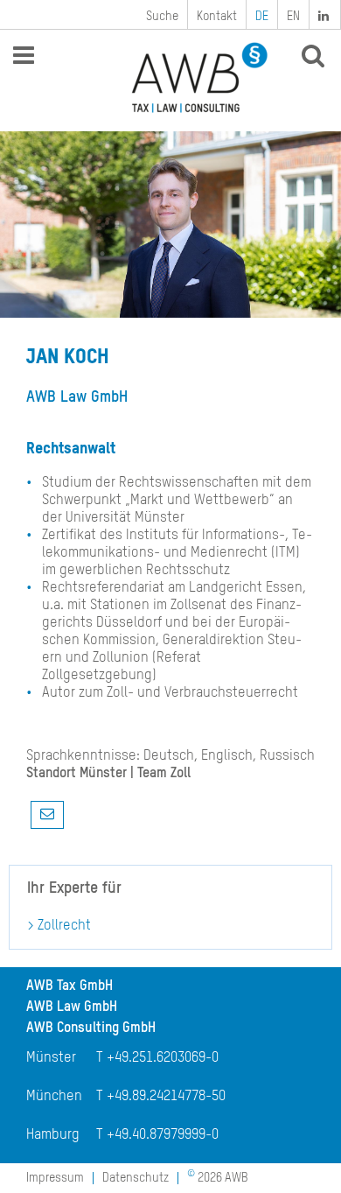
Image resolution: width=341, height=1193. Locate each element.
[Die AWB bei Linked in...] (325, 14)
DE (261, 17)
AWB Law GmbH (71, 1007)
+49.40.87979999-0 (163, 1135)
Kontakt (217, 17)
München (54, 1097)
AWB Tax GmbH (69, 986)
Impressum (55, 1178)
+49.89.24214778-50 (166, 1097)
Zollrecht (64, 926)
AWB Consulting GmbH (91, 1028)
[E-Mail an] (47, 815)
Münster (51, 1058)
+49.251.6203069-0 (163, 1058)
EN (293, 17)
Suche (162, 17)
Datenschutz (135, 1178)
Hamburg (53, 1135)
